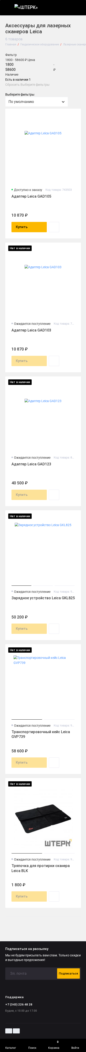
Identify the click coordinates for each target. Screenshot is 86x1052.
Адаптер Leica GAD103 (31, 330)
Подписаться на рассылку (26, 949)
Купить (22, 227)
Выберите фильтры (35, 85)
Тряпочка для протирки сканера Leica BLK (40, 868)
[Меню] (8, 7)
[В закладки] (75, 114)
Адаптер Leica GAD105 (31, 196)
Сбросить (12, 85)
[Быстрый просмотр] (54, 227)
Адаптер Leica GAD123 (31, 464)
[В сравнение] (67, 114)
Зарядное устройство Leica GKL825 (43, 598)
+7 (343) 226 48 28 (18, 1004)
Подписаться (68, 973)
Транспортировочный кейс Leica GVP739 (40, 734)
